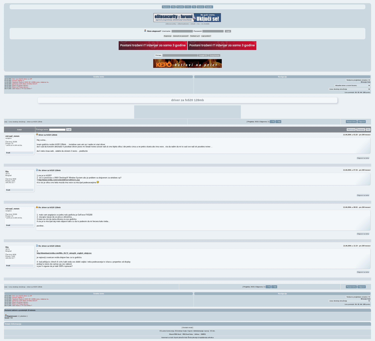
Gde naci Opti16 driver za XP (22, 79)
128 (364, 92)
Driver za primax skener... (20, 85)
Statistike (209, 7)
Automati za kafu (167, 337)
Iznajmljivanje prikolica (206, 337)
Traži (69, 129)
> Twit (278, 122)
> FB (272, 122)
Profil (8, 153)
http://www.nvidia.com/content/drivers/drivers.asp (59, 180)
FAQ (173, 7)
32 (358, 92)
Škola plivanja (192, 337)
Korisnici (201, 7)
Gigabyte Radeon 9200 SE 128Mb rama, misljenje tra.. (30, 82)
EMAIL (193, 24)
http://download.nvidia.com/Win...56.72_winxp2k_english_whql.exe (64, 253)
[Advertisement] (187, 112)
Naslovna (166, 7)
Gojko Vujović (188, 331)
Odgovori (361, 122)
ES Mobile (205, 24)
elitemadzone (183, 24)
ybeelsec (23, 316)
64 (361, 92)
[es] (6, 122)
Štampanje (360, 129)
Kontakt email (187, 327)
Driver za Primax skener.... (21, 87)
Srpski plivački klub (180, 337)
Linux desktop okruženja (17, 122)
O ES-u (188, 7)
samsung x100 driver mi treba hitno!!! (24, 84)
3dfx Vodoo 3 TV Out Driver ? (22, 88)
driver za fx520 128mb (34, 122)
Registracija (167, 36)
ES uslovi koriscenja (167, 331)
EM (202, 334)
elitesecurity (171, 24)
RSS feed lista (188, 334)
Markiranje (351, 129)
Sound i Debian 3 (18, 80)
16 (356, 92)
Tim (194, 7)
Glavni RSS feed (175, 334)
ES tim (212, 331)
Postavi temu (351, 122)
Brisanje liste (365, 82)
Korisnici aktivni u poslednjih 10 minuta (20, 310)
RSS (198, 24)
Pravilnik (180, 7)
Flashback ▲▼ (195, 36)
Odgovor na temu (363, 158)
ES (205, 334)
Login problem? (206, 36)
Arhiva (197, 334)
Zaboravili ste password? (180, 36)
